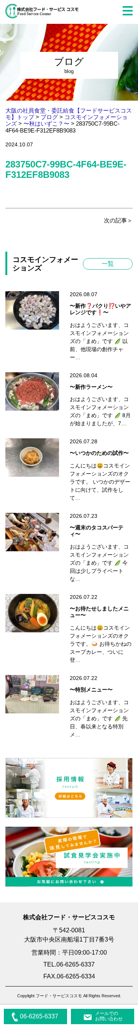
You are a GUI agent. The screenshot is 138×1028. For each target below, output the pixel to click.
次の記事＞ (118, 220)
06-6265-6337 (39, 1016)
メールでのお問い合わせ (109, 1016)
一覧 (108, 263)
